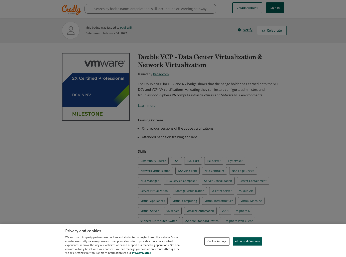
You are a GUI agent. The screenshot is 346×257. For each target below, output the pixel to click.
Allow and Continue (247, 241)
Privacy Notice (141, 253)
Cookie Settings (217, 241)
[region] (173, 240)
